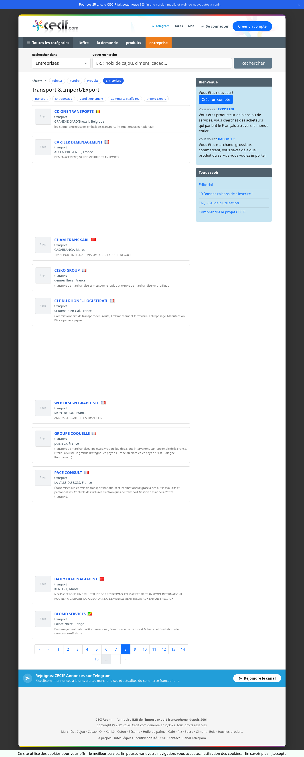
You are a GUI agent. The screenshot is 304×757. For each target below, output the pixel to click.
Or (101, 731)
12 (164, 649)
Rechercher (253, 63)
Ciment (201, 731)
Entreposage (63, 99)
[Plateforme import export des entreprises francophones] (55, 26)
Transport (41, 99)
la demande (107, 42)
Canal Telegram (194, 738)
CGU (163, 738)
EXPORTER (226, 109)
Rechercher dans (44, 55)
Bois (212, 731)
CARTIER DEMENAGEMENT (78, 142)
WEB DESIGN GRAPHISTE (76, 402)
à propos (104, 738)
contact (174, 738)
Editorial (206, 184)
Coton (121, 731)
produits (133, 42)
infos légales (123, 738)
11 (154, 649)
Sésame (134, 731)
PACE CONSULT (68, 472)
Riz (180, 731)
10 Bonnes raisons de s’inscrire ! (226, 193)
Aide (191, 26)
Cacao (92, 731)
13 (173, 649)
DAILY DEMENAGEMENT (76, 578)
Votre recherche (104, 55)
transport (60, 117)
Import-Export (156, 99)
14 (183, 649)
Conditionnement (91, 99)
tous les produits (230, 731)
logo (43, 116)
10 (145, 649)
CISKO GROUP (67, 270)
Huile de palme (154, 731)
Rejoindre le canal (260, 678)
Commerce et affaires (125, 99)
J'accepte (279, 753)
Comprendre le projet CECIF (222, 212)
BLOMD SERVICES (70, 613)
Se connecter (217, 26)
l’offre (84, 42)
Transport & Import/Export (65, 89)
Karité (110, 731)
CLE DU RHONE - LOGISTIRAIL (81, 300)
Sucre (189, 731)
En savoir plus (256, 753)
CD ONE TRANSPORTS (74, 111)
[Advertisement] (111, 197)
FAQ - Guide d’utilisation (219, 202)
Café (171, 731)
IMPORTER (226, 139)
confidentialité (146, 738)
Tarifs (179, 26)
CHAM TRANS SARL (71, 239)
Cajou (81, 731)
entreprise (158, 42)
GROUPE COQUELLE (72, 433)
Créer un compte (252, 26)
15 (97, 659)
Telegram (163, 26)
